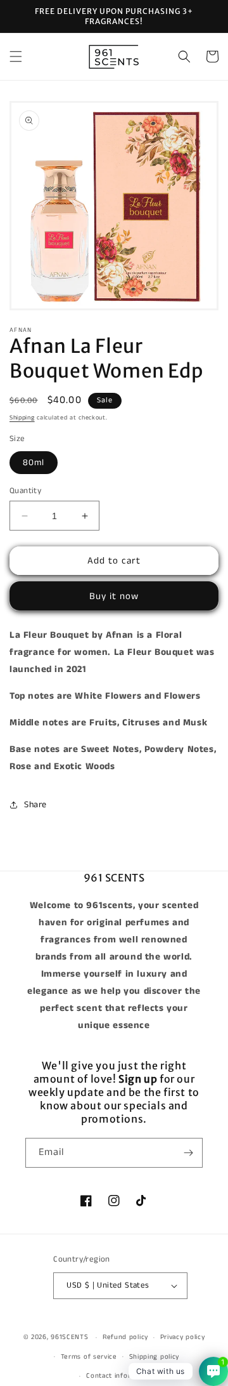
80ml (33, 462)
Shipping (22, 417)
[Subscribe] (188, 1153)
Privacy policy (182, 1337)
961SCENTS (69, 1337)
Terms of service (89, 1357)
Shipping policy (154, 1357)
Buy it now (114, 596)
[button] (16, 56)
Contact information (119, 1376)
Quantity (25, 491)
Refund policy (125, 1337)
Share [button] (35, 804)
